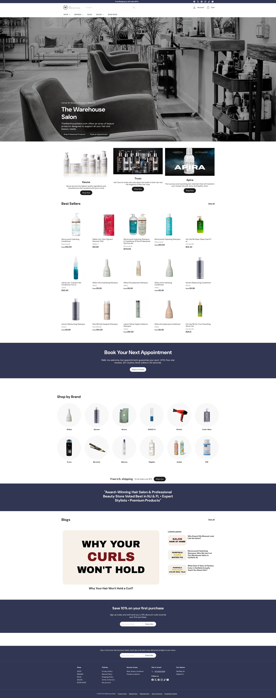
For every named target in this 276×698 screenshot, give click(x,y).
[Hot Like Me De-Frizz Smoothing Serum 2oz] (200, 315)
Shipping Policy (107, 677)
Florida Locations (133, 674)
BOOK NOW (112, 14)
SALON (99, 14)
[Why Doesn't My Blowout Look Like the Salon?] (177, 540)
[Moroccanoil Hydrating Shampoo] (169, 229)
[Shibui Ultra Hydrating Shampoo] (107, 273)
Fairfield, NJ (180, 671)
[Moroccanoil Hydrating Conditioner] (75, 230)
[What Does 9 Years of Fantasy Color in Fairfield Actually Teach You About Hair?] (177, 570)
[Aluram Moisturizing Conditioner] (200, 273)
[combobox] (110, 7)
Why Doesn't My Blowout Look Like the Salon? (201, 537)
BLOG (89, 14)
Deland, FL (180, 674)
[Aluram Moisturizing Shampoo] (75, 314)
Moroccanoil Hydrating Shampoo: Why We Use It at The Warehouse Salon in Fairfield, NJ (200, 554)
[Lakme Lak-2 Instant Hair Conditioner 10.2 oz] (75, 274)
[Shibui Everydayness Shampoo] (138, 273)
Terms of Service (108, 680)
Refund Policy (107, 674)
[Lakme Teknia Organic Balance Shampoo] (138, 315)
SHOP (66, 14)
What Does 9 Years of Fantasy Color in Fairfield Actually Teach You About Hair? (201, 568)
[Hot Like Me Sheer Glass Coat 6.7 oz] (200, 230)
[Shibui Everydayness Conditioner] (169, 314)
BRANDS (78, 14)
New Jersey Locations (135, 671)
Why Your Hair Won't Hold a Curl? (111, 588)
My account (106, 683)
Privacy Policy (107, 671)
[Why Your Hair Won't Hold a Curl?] (111, 557)
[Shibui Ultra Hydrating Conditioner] (169, 274)
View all (211, 204)
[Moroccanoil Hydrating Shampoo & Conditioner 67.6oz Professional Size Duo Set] (138, 231)
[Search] (133, 7)
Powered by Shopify (170, 694)
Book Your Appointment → (127, 1)
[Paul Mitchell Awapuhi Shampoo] (107, 314)
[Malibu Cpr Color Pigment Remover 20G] (107, 230)
